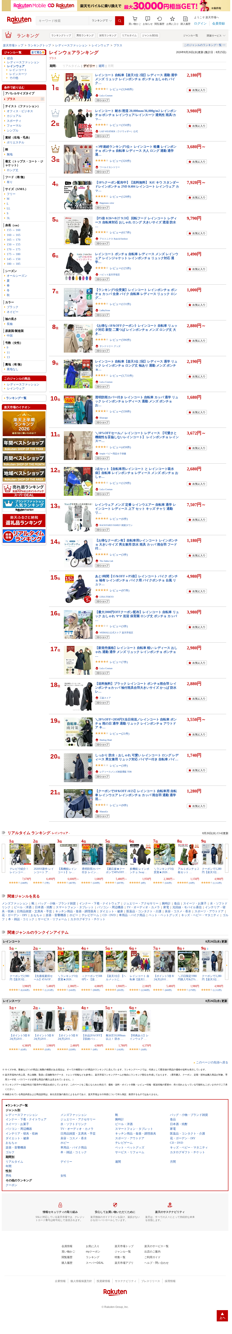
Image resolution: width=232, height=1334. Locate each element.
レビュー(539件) (120, 411)
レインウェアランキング (73, 52)
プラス (118, 45)
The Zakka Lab (106, 561)
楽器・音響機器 (56, 915)
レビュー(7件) (119, 662)
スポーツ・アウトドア (209, 911)
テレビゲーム (90, 915)
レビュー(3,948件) (121, 89)
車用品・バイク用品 (132, 915)
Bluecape (104, 418)
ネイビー (12, 312)
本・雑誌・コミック (21, 919)
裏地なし (12, 369)
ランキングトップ (61, 35)
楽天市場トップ (13, 45)
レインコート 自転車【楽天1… (139, 977)
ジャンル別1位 (150, 35)
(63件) (24, 1049)
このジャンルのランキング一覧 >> (204, 45)
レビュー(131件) (120, 304)
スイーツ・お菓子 (195, 903)
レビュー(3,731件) (121, 375)
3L (8, 218)
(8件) (143, 883)
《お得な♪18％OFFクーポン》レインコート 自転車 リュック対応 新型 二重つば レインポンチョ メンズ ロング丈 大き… (136, 329)
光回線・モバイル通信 (187, 907)
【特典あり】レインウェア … (139, 1037)
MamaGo (104, 811)
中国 (10, 335)
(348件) (24, 883)
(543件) (168, 883)
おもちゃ (36, 915)
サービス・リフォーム (52, 919)
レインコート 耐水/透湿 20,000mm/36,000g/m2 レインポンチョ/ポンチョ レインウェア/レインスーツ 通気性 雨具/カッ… (135, 114)
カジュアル (14, 116)
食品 (177, 903)
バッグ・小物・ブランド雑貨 (57, 903)
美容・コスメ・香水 (178, 911)
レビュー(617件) (120, 232)
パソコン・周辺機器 (110, 907)
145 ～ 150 (13, 259)
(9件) (95, 1049)
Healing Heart (106, 740)
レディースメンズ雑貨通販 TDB (116, 771)
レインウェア (100, 45)
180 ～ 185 (13, 263)
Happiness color (107, 203)
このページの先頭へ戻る (212, 1062)
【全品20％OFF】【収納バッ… (92, 1037)
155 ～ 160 (13, 230)
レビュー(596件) (120, 340)
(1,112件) (217, 883)
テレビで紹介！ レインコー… (19, 870)
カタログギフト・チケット (87, 919)
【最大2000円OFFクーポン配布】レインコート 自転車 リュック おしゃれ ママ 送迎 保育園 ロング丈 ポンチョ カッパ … (137, 616)
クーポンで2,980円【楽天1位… (19, 977)
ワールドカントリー (110, 167)
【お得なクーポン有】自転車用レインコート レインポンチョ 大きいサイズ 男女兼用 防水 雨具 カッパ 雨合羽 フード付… (136, 544)
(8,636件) (25, 990)
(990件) (96, 990)
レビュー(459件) (120, 447)
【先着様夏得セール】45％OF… (44, 977)
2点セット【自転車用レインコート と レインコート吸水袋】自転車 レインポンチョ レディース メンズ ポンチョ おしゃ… (136, 472)
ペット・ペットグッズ (163, 915)
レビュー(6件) (119, 519)
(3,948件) (145, 990)
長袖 (10, 324)
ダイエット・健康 (111, 911)
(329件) (72, 1049)
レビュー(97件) (119, 590)
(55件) (48, 1049)
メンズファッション (15, 903)
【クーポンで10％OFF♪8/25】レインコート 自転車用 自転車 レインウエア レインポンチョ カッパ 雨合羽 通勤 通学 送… (136, 795)
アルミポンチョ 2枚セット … (188, 870)
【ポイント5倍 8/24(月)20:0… (164, 977)
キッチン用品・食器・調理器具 (75, 911)
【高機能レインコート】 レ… (67, 870)
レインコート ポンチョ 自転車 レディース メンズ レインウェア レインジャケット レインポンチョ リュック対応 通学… (136, 258)
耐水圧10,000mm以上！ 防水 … (115, 1037)
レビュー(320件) (120, 161)
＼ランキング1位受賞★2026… (164, 870)
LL (8, 208)
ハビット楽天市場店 (110, 274)
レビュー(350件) (120, 125)
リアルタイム (129, 35)
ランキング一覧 (16, 398)
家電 (166, 907)
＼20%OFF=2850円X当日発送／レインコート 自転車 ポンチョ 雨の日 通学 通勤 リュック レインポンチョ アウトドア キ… (136, 723)
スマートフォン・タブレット (75, 907)
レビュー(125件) (120, 268)
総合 (10, 58)
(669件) (168, 990)
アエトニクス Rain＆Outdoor (114, 239)
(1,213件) (49, 990)
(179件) (192, 990)
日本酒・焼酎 (43, 907)
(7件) (47, 883)
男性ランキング (85, 35)
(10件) (192, 883)
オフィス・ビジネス (20, 111)
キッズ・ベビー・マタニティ (200, 915)
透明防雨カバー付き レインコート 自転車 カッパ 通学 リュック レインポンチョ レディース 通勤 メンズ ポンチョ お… (136, 401)
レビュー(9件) (119, 805)
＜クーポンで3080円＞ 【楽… (92, 977)
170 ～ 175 (13, 249)
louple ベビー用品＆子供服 (113, 453)
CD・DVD (109, 915)
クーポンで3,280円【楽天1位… (211, 870)
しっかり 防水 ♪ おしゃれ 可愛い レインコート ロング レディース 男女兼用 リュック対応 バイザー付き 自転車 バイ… (136, 757)
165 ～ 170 (13, 239)
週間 (101, 66)
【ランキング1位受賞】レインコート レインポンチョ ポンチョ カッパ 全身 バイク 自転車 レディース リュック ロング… (136, 293)
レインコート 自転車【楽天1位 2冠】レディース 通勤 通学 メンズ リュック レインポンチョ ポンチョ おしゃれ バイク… (136, 79)
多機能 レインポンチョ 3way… (139, 870)
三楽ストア (105, 698)
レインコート (18, 70)
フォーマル (14, 125)
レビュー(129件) (120, 196)
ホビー (73, 915)
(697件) (120, 883)
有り (10, 182)
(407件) (72, 883)
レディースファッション (71, 45)
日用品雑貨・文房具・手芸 (34, 911)
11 (8, 352)
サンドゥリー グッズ (110, 346)
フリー (11, 194)
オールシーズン (17, 275)
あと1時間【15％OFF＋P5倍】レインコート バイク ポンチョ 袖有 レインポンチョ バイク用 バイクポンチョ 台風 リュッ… (136, 580)
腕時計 (166, 903)
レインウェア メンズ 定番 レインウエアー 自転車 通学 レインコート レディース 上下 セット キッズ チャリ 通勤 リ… (135, 508)
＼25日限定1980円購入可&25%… (188, 977)
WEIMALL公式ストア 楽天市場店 (116, 632)
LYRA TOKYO (107, 597)
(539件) (96, 883)
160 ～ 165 (13, 235)
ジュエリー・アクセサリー (140, 903)
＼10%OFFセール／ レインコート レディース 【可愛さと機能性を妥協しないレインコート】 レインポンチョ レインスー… (137, 437)
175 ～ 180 (13, 254)
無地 (10, 154)
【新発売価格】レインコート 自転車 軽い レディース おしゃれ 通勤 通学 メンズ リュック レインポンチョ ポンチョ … (136, 651)
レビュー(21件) (119, 733)
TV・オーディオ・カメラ (143, 907)
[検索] (119, 20)
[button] (148, 20)
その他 (13, 77)
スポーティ (14, 120)
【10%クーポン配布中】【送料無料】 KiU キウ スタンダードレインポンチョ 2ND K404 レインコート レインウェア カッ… (137, 186)
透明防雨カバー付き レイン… (91, 870)
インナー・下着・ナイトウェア (99, 903)
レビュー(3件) (119, 554)
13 (8, 357)
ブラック (12, 307)
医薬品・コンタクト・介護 (143, 911)
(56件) (144, 1049)
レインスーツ (18, 74)
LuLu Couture (106, 95)
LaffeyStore (105, 310)
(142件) (120, 1049)
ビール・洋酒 (22, 907)
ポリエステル (15, 142)
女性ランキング (107, 35)
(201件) (120, 990)
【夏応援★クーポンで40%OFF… (116, 870)
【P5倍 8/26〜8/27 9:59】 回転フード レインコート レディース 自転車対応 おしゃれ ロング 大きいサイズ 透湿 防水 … (136, 222)
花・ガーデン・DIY (14, 915)
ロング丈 (12, 170)
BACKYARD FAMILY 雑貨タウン (116, 525)
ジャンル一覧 (190, 35)
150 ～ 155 (13, 244)
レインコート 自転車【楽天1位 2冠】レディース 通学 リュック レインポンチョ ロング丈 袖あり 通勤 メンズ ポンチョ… (136, 365)
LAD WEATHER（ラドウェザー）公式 (119, 131)
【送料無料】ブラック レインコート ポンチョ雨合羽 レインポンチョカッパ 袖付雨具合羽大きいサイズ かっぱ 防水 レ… (135, 687)
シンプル (12, 130)
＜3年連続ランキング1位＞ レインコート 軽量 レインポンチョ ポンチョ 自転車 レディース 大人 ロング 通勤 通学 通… (135, 150)
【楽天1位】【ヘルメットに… (116, 977)
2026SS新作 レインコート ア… (44, 870)
